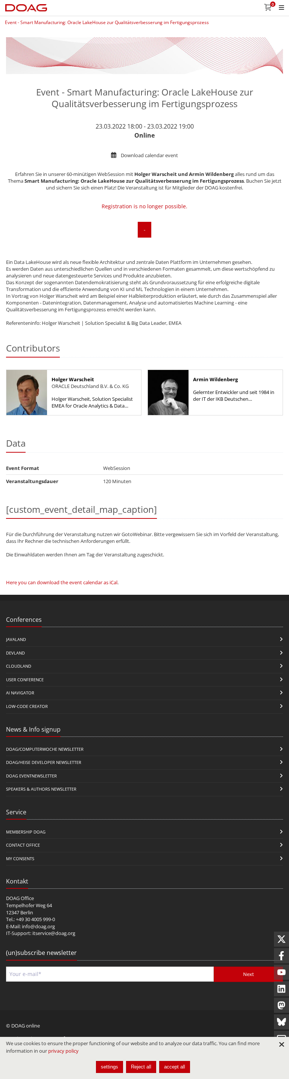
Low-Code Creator (27, 706)
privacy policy (63, 1050)
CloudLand (18, 666)
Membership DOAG (26, 832)
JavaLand (16, 639)
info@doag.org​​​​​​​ (38, 926)
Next (248, 974)
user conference (25, 679)
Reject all (141, 1067)
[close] (281, 1044)
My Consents (20, 858)
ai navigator (20, 693)
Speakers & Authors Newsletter (41, 789)
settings (109, 1067)
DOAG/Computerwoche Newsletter (45, 749)
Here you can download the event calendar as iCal (61, 582)
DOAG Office (20, 898)
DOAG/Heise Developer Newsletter (43, 762)
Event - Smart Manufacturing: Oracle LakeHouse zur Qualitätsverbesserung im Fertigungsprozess (107, 22)
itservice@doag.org (53, 933)
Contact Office (23, 845)
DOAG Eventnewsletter (31, 776)
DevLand (15, 653)
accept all (174, 1067)
